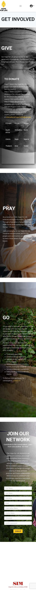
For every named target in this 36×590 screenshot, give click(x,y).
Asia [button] (16, 146)
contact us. (17, 381)
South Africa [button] (8, 131)
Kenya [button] (17, 123)
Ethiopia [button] (8, 123)
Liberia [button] (8, 139)
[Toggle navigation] (20, 6)
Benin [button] (26, 130)
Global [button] (26, 146)
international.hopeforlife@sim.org (18, 117)
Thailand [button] (9, 146)
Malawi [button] (26, 123)
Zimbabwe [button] (18, 130)
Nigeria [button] (26, 139)
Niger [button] (17, 139)
